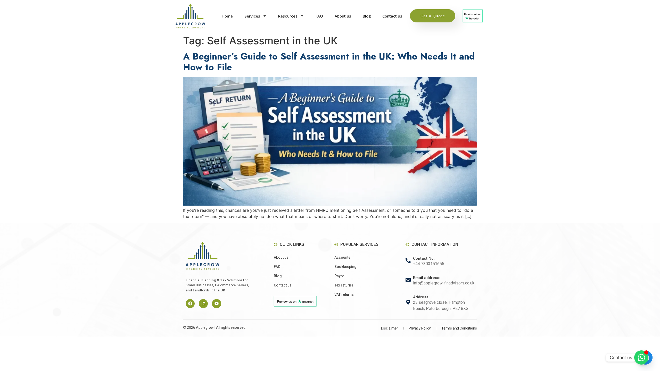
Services (252, 16)
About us (343, 16)
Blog (367, 16)
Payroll (340, 276)
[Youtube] (216, 303)
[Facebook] (190, 303)
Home (227, 16)
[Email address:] (408, 279)
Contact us (392, 16)
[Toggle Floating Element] (641, 357)
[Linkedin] (203, 303)
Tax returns (343, 285)
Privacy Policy (420, 328)
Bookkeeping (345, 267)
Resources (288, 16)
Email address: (426, 277)
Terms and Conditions (459, 328)
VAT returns (344, 294)
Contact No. (424, 258)
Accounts (342, 257)
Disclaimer (389, 328)
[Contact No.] (408, 260)
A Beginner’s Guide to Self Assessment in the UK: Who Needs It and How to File (329, 62)
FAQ (319, 16)
